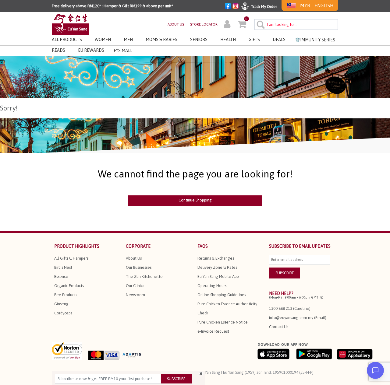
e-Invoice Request (213, 331)
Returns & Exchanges (215, 258)
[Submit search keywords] (259, 23)
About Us (134, 258)
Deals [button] (279, 39)
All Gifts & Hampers (71, 258)
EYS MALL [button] (123, 50)
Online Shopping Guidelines (221, 294)
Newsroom (135, 294)
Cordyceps (63, 313)
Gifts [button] (254, 39)
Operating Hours (211, 285)
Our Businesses (138, 267)
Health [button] (228, 39)
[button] (227, 25)
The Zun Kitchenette (144, 276)
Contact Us (278, 326)
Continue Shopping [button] (195, 200)
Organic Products (69, 285)
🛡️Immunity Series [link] (315, 39)
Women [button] (103, 39)
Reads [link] (58, 50)
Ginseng (61, 304)
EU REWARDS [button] (91, 50)
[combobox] (296, 24)
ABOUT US (176, 24)
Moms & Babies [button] (161, 39)
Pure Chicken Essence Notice (222, 322)
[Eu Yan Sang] (70, 24)
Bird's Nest (63, 267)
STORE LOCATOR (204, 24)
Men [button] (128, 39)
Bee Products (65, 294)
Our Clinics (135, 285)
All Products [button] (67, 39)
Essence (61, 276)
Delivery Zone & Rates (217, 267)
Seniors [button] (198, 39)
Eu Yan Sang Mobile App (218, 276)
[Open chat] (375, 370)
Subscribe (176, 378)
